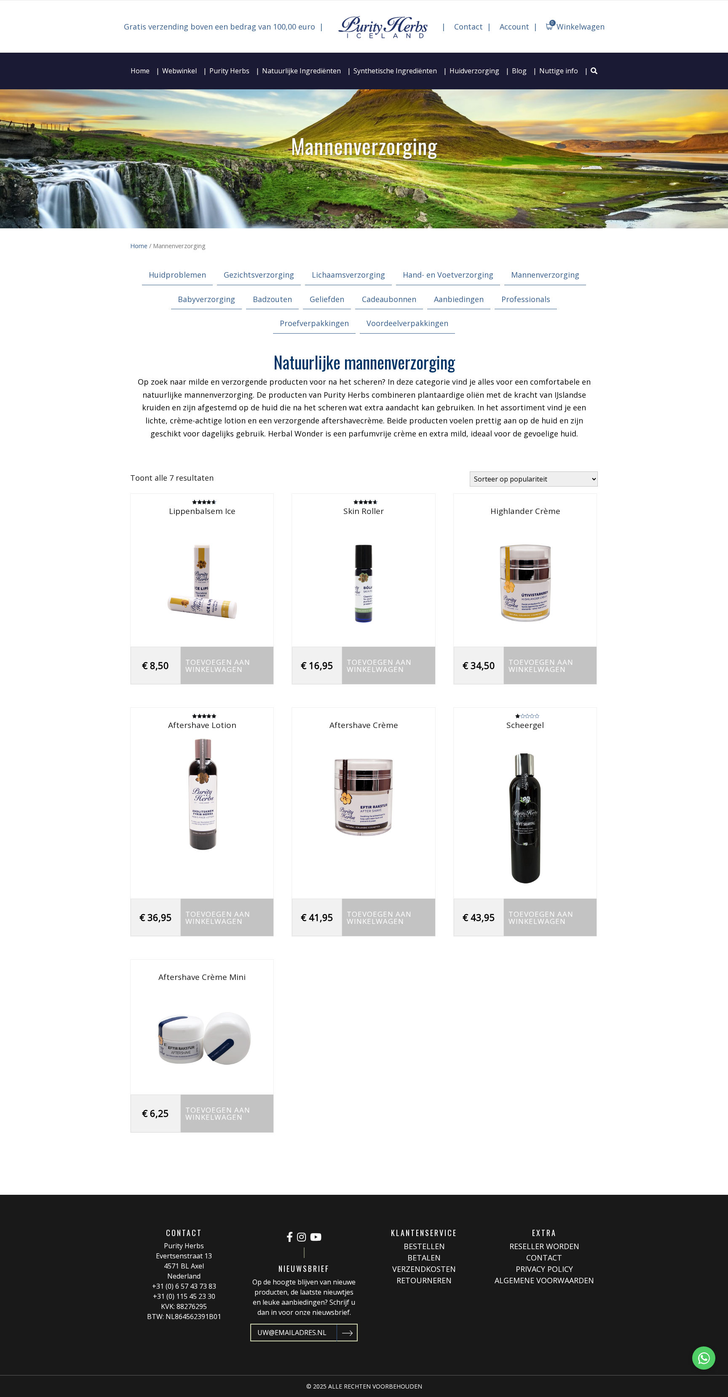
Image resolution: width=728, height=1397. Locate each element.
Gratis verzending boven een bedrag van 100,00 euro (219, 26)
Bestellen (424, 1246)
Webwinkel (179, 70)
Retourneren (424, 1280)
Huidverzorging (474, 70)
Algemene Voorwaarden (544, 1280)
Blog (519, 70)
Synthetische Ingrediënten (395, 70)
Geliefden (327, 299)
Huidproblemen (177, 275)
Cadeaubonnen (389, 299)
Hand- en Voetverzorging (448, 275)
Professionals (525, 299)
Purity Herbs (229, 70)
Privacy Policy (544, 1269)
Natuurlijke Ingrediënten (301, 70)
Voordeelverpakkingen (407, 323)
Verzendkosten (424, 1269)
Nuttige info (558, 70)
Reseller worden (544, 1246)
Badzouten (272, 299)
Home (140, 70)
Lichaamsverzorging (348, 275)
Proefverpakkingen (314, 323)
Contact (468, 26)
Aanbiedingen (459, 299)
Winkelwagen (578, 26)
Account (514, 26)
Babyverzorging (206, 299)
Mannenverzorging (545, 275)
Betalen (424, 1257)
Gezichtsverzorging (259, 275)
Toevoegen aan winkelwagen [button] (217, 665)
